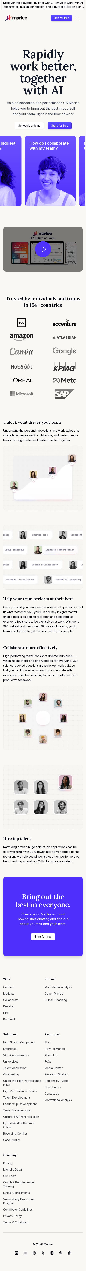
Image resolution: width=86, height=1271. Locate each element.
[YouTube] (25, 1253)
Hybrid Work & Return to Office (19, 1125)
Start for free (61, 17)
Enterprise (10, 1048)
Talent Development (16, 1097)
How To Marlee (55, 1048)
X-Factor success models (55, 861)
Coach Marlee (54, 993)
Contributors (53, 1087)
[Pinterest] (61, 1253)
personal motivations (38, 430)
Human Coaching (56, 1000)
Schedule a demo (29, 125)
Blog (48, 1042)
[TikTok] (69, 1253)
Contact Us (52, 1093)
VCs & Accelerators (16, 1055)
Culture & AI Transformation (21, 1116)
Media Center (54, 1068)
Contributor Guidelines (18, 1209)
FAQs (48, 1061)
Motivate (9, 993)
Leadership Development (20, 1104)
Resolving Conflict (15, 1133)
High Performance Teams (20, 1091)
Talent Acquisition (14, 1068)
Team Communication (17, 1110)
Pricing (7, 1163)
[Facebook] (34, 1253)
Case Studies (12, 1140)
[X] (43, 1253)
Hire (6, 1012)
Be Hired (9, 1019)
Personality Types (56, 1080)
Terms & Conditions (16, 1222)
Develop (9, 1006)
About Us (51, 1055)
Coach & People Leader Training (19, 1184)
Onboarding (11, 1074)
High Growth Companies (19, 1042)
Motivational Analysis (58, 987)
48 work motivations (53, 626)
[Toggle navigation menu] (77, 18)
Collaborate (11, 1000)
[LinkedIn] (17, 1253)
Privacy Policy (12, 1216)
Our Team (9, 1176)
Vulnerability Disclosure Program (18, 1201)
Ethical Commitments (16, 1192)
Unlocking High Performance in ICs (22, 1082)
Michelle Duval (12, 1169)
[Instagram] (52, 1253)
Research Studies (56, 1074)
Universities (10, 1061)
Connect (8, 987)
